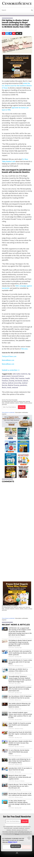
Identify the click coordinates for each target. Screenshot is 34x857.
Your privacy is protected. (8, 412)
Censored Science (17, 376)
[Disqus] (17, 508)
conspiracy (5, 378)
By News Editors (19, 797)
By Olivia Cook (18, 692)
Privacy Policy (12, 842)
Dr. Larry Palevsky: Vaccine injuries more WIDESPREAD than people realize (18, 751)
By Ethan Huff (18, 647)
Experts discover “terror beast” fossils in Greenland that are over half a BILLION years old (20, 786)
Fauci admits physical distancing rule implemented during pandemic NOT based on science (19, 705)
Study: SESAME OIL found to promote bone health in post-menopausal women (19, 724)
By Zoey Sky (18, 772)
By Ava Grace (18, 700)
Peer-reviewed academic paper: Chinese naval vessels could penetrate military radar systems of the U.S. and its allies (20, 715)
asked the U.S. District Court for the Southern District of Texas (17, 85)
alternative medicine (20, 374)
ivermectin (18, 381)
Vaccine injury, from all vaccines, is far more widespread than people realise (19, 794)
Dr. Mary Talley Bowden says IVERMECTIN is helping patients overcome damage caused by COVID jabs (19, 803)
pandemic (23, 385)
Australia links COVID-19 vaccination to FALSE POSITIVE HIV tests (20, 769)
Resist (4, 387)
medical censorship (14, 383)
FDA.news (24, 349)
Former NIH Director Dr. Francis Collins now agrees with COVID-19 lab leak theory (20, 661)
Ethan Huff (14, 30)
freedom (22, 378)
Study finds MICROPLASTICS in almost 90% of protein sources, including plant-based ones (19, 688)
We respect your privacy (24, 831)
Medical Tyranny (13, 385)
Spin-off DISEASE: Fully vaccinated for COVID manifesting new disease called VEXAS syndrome (20, 652)
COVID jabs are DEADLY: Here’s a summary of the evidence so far (18, 670)
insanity (11, 381)
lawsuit (25, 381)
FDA (16, 378)
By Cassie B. (18, 637)
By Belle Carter (18, 764)
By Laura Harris (18, 719)
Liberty (4, 383)
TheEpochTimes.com (9, 356)
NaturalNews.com (8, 360)
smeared (15, 387)
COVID (12, 378)
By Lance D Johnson (19, 746)
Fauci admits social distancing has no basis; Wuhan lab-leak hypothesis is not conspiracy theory (19, 760)
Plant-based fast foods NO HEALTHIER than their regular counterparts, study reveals (20, 733)
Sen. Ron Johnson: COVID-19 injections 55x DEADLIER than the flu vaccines (19, 697)
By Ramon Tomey (19, 665)
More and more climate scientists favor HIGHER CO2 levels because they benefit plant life (20, 743)
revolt (9, 387)
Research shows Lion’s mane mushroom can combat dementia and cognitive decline (19, 777)
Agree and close (15, 846)
